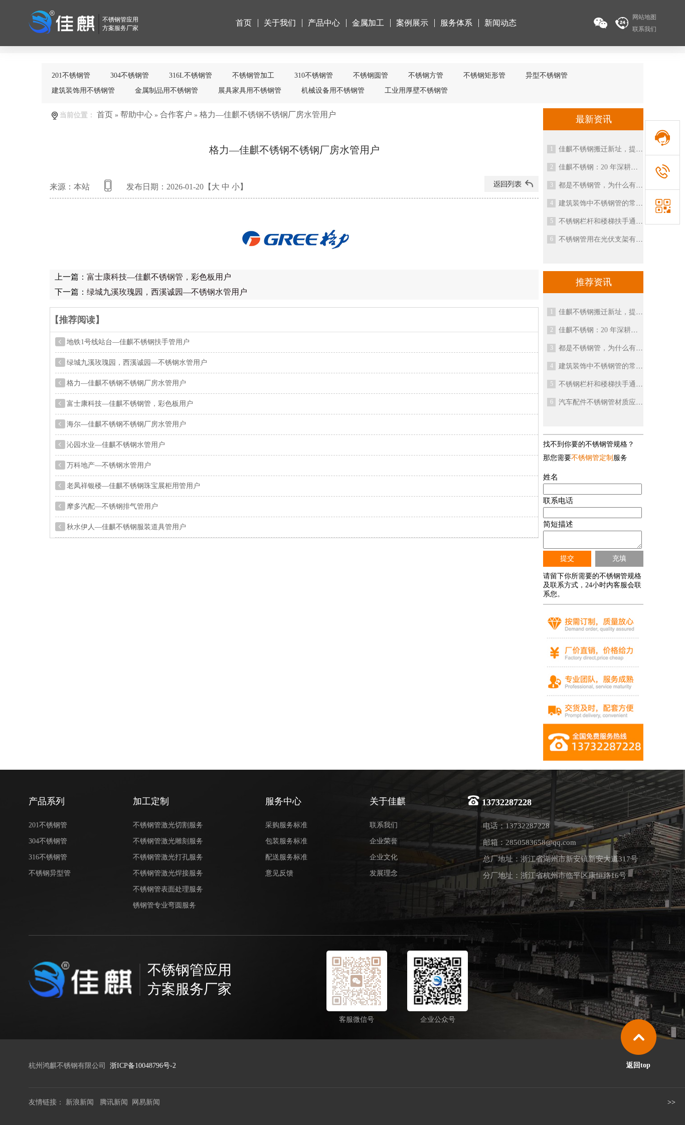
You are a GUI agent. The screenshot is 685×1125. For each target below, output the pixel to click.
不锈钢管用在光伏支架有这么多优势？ (618, 239)
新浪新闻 (80, 1102)
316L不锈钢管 (190, 75)
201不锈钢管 (71, 75)
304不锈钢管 (129, 75)
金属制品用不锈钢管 (166, 90)
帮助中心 (136, 114)
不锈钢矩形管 (484, 75)
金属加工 (368, 23)
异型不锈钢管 (547, 75)
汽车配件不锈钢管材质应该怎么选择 (615, 402)
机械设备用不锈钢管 (333, 90)
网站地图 (644, 17)
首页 (244, 23)
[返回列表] (511, 189)
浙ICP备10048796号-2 (143, 1065)
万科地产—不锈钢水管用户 (109, 465)
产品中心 (324, 23)
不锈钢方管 (425, 75)
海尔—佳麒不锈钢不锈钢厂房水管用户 (126, 424)
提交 (567, 558)
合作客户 (176, 114)
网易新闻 (146, 1102)
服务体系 (456, 23)
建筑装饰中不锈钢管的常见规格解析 (615, 203)
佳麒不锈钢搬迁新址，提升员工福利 (615, 149)
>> (672, 1102)
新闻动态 (500, 23)
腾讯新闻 (113, 1102)
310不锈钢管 (313, 75)
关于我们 (280, 23)
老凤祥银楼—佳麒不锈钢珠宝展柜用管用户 (133, 486)
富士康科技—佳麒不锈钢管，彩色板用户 (159, 277)
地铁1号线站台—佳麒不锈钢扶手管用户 (128, 342)
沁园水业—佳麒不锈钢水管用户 (116, 444)
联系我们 (644, 29)
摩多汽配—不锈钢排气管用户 (112, 506)
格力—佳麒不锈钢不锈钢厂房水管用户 (126, 383)
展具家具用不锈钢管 (249, 90)
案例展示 (412, 23)
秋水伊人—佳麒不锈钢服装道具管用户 (126, 527)
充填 (619, 558)
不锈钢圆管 (370, 75)
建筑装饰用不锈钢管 (83, 90)
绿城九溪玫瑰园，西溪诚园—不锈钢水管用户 (167, 292)
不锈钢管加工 (253, 75)
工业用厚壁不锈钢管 (416, 90)
